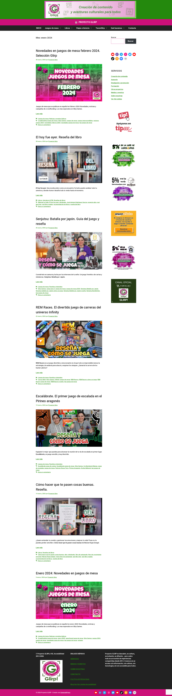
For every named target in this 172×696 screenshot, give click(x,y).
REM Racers (74, 379)
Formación (115, 86)
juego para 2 (51, 289)
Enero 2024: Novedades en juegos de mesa (67, 573)
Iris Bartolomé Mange (90, 466)
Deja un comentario (44, 125)
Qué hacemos (116, 28)
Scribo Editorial (86, 468)
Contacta (132, 28)
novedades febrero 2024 (52, 123)
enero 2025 (61, 638)
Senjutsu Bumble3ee (93, 291)
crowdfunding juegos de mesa (48, 120)
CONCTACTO (75, 674)
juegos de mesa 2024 (73, 289)
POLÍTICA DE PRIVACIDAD (80, 679)
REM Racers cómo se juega (88, 379)
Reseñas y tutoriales (55, 286)
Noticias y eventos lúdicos (57, 118)
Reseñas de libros (59, 200)
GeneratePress (65, 692)
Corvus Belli (42, 379)
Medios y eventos (117, 92)
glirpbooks (62, 202)
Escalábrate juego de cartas (47, 466)
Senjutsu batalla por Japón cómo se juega (49, 291)
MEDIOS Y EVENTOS (78, 664)
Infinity (57, 379)
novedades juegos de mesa (70, 123)
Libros (67, 28)
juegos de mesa (72, 120)
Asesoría (114, 80)
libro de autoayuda (82, 554)
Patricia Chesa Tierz (62, 468)
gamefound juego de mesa (74, 638)
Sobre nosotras (116, 96)
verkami (80, 640)
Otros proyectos (117, 89)
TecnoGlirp (100, 28)
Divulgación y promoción (120, 83)
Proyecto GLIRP (88, 22)
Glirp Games (62, 120)
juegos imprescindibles (85, 120)
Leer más (39, 114)
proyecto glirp (92, 202)
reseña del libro (75, 204)
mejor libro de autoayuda (64, 556)
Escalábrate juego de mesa (65, 466)
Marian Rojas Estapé (48, 556)
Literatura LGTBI (48, 200)
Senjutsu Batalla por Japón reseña (75, 291)
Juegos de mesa (51, 28)
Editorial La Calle (43, 202)
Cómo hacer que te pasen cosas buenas (51, 554)
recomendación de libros (61, 204)
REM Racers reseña (57, 381)
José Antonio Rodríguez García (77, 202)
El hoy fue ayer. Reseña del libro (59, 137)
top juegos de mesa (85, 123)
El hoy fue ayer (54, 202)
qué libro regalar (47, 204)
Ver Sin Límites (116, 99)
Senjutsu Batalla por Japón (89, 289)
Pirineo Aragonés (74, 468)
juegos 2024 (96, 638)
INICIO (38, 28)
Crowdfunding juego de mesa (47, 638)
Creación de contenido (119, 76)
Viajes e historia (82, 28)
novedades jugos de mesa (55, 640)
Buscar (113, 37)
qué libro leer (77, 556)
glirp (66, 554)
